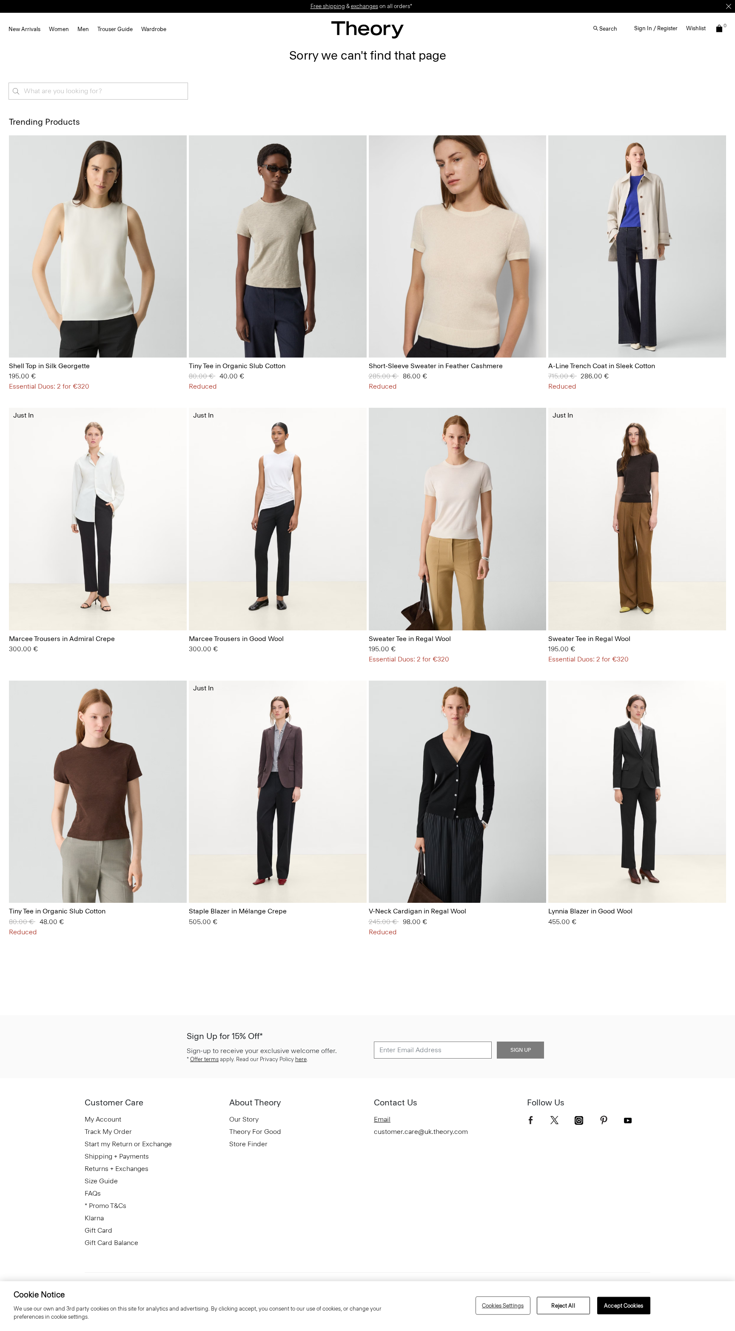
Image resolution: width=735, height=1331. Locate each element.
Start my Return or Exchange (128, 1144)
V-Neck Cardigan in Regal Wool (417, 911)
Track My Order (108, 1132)
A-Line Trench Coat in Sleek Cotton (601, 366)
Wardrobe (153, 29)
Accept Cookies (623, 1305)
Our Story (244, 1119)
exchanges (364, 6)
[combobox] (98, 91)
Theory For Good (255, 1132)
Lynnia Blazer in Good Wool (590, 911)
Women (59, 29)
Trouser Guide (115, 29)
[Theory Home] (367, 29)
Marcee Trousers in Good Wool (236, 639)
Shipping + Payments (117, 1156)
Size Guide (101, 1181)
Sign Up (520, 1050)
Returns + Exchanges (116, 1169)
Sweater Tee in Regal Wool (410, 639)
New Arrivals (24, 29)
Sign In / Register (656, 28)
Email (382, 1119)
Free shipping (328, 6)
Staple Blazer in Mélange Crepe (238, 911)
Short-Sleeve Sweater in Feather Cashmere (436, 366)
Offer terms (204, 1059)
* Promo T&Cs (105, 1206)
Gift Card (98, 1230)
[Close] (728, 6)
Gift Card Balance (111, 1243)
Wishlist (696, 28)
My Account (103, 1119)
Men (83, 29)
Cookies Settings (503, 1305)
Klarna (94, 1218)
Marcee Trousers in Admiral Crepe (62, 639)
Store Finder (248, 1144)
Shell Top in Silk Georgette (49, 366)
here (301, 1059)
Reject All (563, 1305)
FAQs (93, 1193)
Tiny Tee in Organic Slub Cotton (237, 366)
